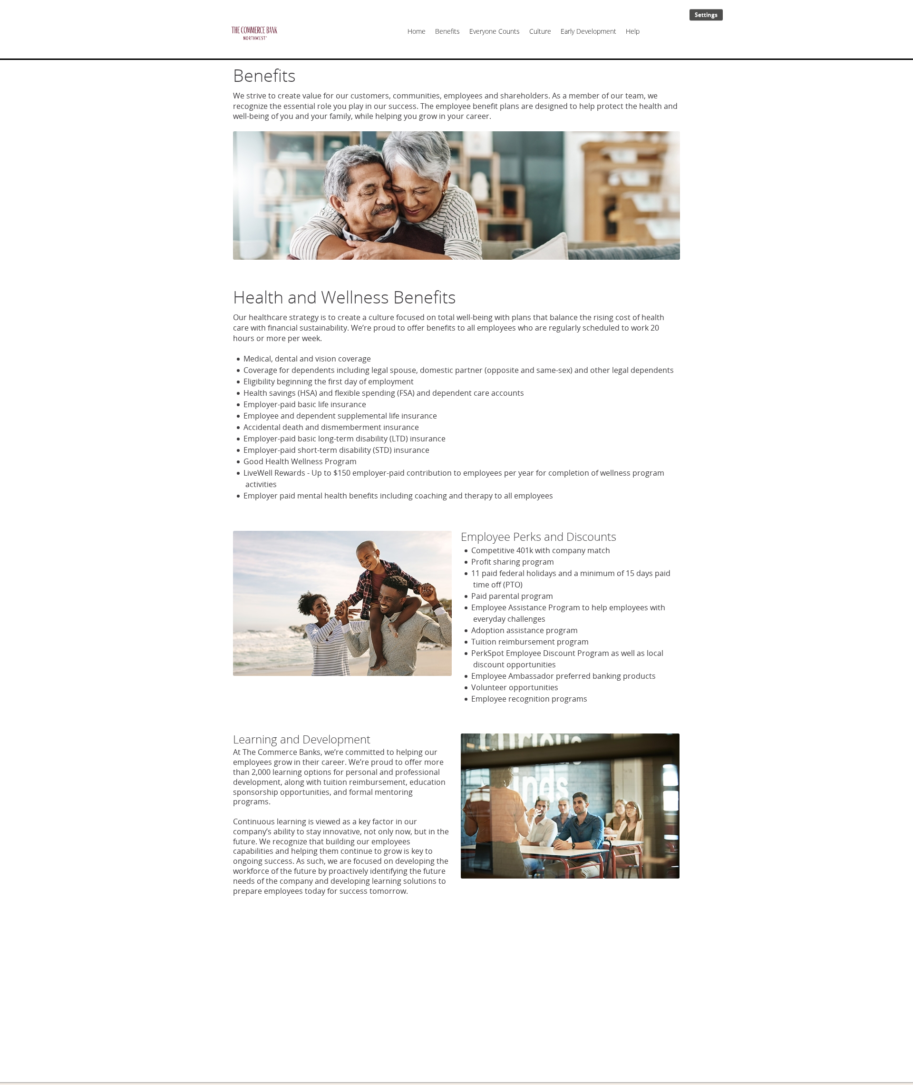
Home (417, 31)
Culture (540, 31)
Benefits (447, 31)
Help (633, 31)
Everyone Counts (494, 31)
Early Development (588, 31)
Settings (706, 14)
